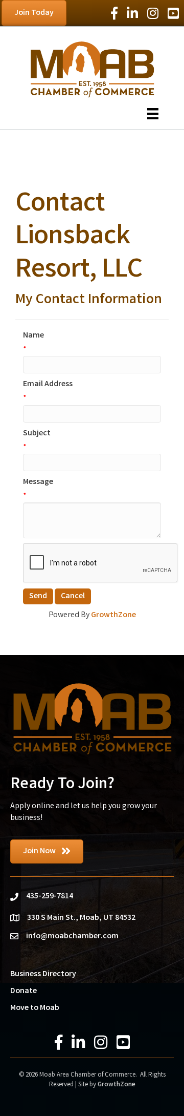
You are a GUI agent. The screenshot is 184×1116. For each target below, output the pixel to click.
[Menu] (153, 113)
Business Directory (43, 974)
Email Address (48, 384)
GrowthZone (113, 615)
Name (33, 336)
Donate (23, 991)
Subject (37, 433)
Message (38, 482)
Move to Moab (34, 1008)
